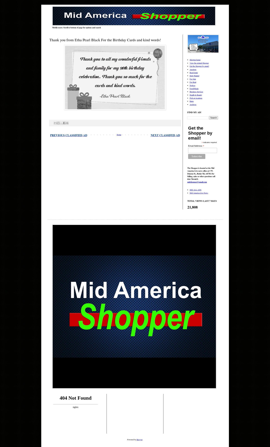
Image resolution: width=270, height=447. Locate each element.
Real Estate (194, 72)
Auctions (193, 69)
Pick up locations (196, 98)
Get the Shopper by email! (199, 66)
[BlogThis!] (58, 123)
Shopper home (195, 59)
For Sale (193, 79)
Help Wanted (194, 75)
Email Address (196, 145)
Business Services (196, 91)
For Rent (193, 82)
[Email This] (55, 123)
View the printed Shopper (199, 63)
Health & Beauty (196, 95)
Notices (192, 85)
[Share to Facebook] (64, 123)
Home (119, 134)
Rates (192, 101)
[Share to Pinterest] (67, 123)
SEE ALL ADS (195, 189)
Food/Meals (194, 88)
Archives (193, 104)
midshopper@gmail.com (197, 182)
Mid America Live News (199, 193)
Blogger (139, 439)
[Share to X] (61, 123)
